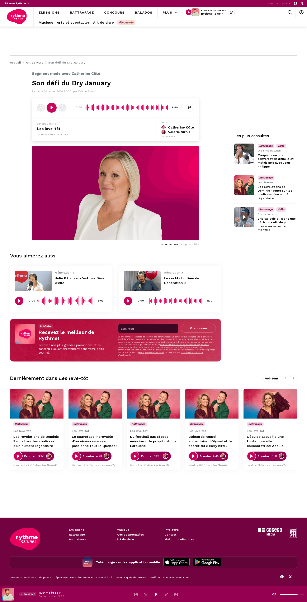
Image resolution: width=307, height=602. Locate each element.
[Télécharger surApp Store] (176, 562)
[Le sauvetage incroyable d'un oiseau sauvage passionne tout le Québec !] (95, 404)
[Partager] (190, 108)
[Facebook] (295, 3)
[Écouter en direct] (188, 12)
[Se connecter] (301, 12)
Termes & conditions (23, 577)
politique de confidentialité (151, 352)
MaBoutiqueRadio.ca (179, 539)
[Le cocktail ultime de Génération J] (142, 281)
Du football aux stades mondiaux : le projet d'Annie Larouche (153, 441)
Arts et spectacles (130, 534)
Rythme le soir (212, 13)
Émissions (76, 529)
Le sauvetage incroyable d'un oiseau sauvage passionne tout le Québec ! (94, 441)
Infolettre (172, 529)
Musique (123, 529)
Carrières (155, 577)
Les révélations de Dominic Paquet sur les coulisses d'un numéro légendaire (36, 441)
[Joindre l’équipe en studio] (231, 12)
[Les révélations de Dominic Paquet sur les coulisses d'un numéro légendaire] (244, 185)
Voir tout (271, 378)
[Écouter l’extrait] (52, 108)
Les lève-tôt (49, 128)
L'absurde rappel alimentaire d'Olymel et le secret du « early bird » (210, 441)
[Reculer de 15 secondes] (41, 108)
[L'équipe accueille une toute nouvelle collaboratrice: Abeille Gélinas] (270, 404)
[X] (302, 3)
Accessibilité (104, 577)
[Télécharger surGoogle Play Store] (207, 562)
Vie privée (44, 577)
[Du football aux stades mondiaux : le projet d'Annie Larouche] (153, 404)
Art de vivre (125, 539)
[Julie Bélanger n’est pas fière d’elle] (33, 281)
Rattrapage (77, 534)
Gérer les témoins (81, 577)
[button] (136, 594)
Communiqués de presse (130, 577)
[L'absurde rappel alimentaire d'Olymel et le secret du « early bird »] (212, 404)
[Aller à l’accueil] (17, 16)
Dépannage (61, 577)
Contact (170, 534)
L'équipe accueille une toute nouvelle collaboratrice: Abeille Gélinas (265, 441)
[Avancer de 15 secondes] (62, 108)
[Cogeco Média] (270, 534)
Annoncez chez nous (176, 577)
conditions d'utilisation (192, 352)
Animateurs (77, 539)
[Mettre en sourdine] (274, 594)
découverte (126, 22)
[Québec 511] (293, 537)
